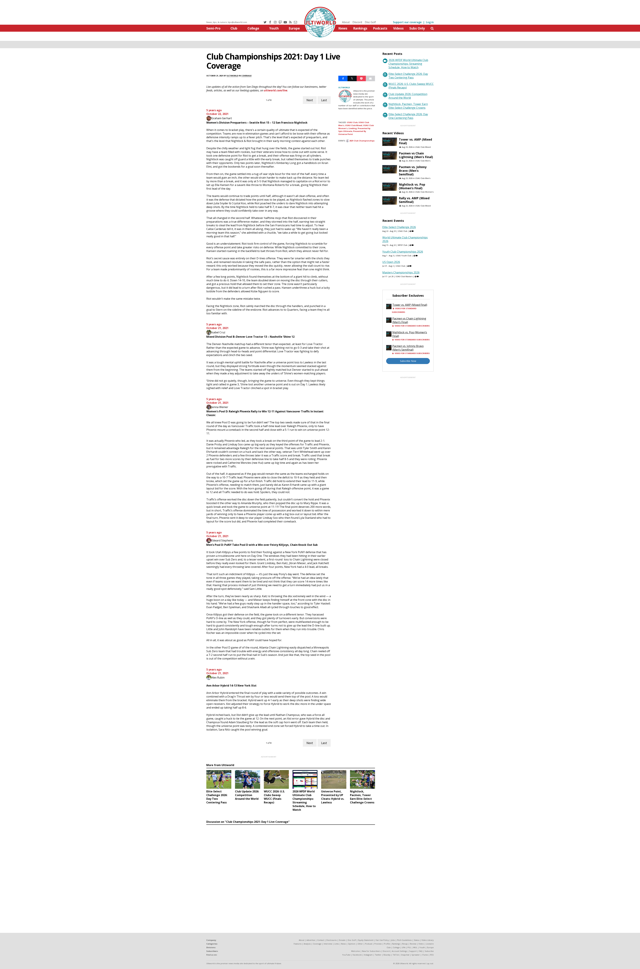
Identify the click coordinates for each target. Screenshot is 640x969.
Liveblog (352, 128)
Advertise (310, 940)
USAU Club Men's (422, 160)
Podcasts (380, 28)
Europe (294, 28)
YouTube (346, 954)
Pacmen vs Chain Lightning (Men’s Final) (416, 155)
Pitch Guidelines (404, 940)
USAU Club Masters (404, 276)
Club (233, 28)
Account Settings (399, 951)
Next (309, 100)
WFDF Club (402, 245)
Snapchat (405, 954)
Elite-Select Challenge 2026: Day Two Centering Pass (408, 75)
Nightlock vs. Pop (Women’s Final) (412, 186)
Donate (342, 940)
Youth (274, 28)
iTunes (425, 954)
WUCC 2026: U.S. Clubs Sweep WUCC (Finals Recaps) (411, 85)
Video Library (428, 940)
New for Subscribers (371, 951)
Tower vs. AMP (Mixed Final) (415, 141)
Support (413, 951)
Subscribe (429, 951)
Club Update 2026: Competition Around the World (407, 96)
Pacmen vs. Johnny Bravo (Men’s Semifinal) (412, 170)
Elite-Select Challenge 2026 (399, 227)
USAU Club (352, 122)
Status (416, 940)
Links (336, 943)
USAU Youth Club (403, 255)
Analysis (307, 943)
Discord (357, 22)
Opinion (351, 943)
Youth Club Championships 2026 (402, 251)
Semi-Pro (213, 28)
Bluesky (387, 954)
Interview (328, 943)
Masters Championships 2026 (401, 272)
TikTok (396, 954)
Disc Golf (370, 22)
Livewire (430, 943)
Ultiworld (232, 75)
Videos (398, 28)
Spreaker (416, 954)
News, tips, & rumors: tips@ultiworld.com (226, 22)
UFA (403, 947)
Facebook (357, 954)
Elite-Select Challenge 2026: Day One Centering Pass (408, 116)
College (253, 28)
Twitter (378, 954)
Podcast (368, 943)
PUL (409, 947)
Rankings (360, 28)
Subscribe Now (408, 361)
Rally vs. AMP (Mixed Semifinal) (414, 200)
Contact (320, 940)
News (342, 28)
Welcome (355, 951)
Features (298, 943)
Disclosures (331, 940)
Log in (430, 22)
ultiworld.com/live (275, 90)
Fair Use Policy (382, 940)
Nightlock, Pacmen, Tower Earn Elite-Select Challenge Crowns (408, 106)
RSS (432, 954)
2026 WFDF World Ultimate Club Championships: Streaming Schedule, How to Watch (408, 63)
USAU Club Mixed (353, 125)
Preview (378, 943)
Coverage (246, 75)
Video (421, 943)
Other (360, 943)
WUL (415, 947)
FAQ (420, 951)
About (346, 22)
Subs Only (417, 28)
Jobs (393, 940)
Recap (405, 943)
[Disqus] (290, 872)
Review (413, 943)
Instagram (368, 954)
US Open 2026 (391, 262)
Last (324, 100)
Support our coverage (407, 22)
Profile (387, 943)
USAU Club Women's (424, 192)
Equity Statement (366, 940)
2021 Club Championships (361, 140)
